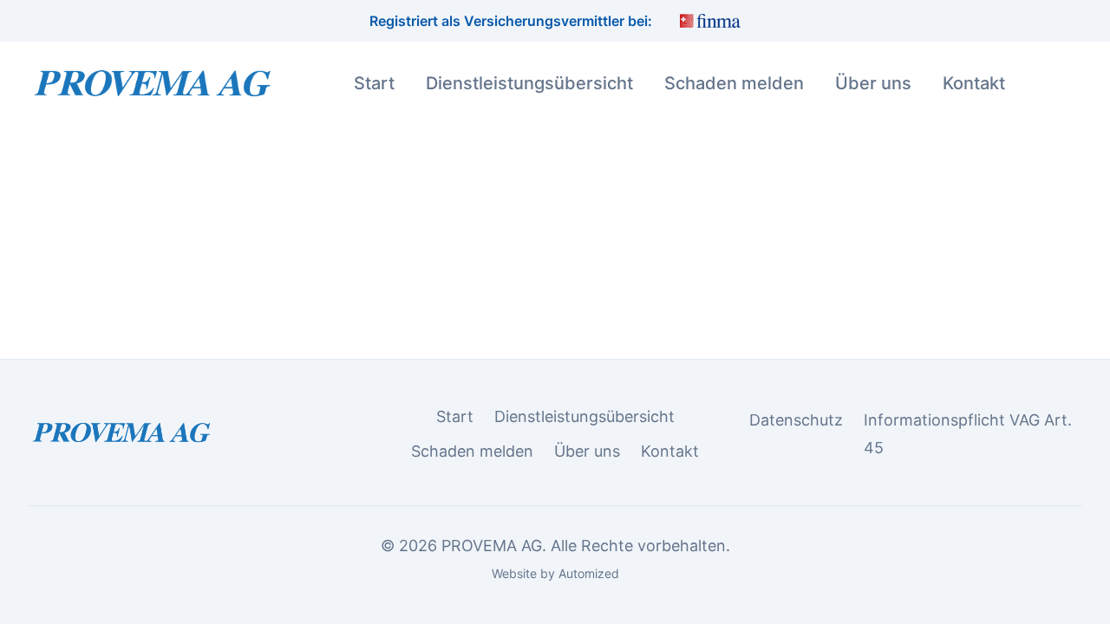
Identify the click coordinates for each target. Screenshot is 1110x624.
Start (374, 83)
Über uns (873, 83)
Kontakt (974, 83)
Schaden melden (734, 83)
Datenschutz (796, 420)
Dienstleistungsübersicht (529, 83)
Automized (588, 573)
